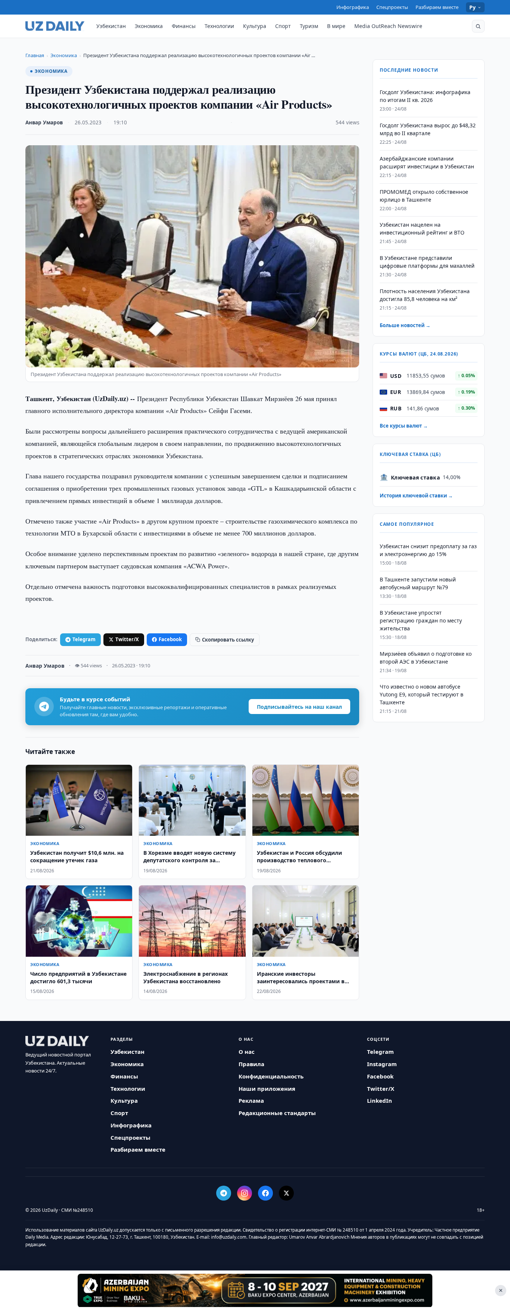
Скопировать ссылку (228, 639)
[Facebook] (265, 1193)
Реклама (251, 1100)
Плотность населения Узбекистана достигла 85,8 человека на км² (425, 295)
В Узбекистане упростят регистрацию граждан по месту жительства (421, 620)
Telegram (84, 639)
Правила (251, 1064)
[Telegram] (223, 1193)
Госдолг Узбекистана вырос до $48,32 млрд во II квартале (428, 129)
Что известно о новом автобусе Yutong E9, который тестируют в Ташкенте (421, 694)
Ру (472, 7)
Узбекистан (111, 26)
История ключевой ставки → (416, 495)
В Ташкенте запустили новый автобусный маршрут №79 (418, 583)
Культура (254, 26)
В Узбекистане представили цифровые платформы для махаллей (427, 261)
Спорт (283, 26)
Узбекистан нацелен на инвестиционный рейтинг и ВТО (422, 228)
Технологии (219, 26)
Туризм (309, 26)
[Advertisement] (255, 1290)
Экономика (149, 26)
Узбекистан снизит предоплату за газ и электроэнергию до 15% (428, 550)
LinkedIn (379, 1100)
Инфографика (352, 7)
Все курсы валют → (404, 425)
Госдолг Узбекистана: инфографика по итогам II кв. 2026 (425, 96)
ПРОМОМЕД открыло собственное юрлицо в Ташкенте (424, 195)
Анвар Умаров (44, 122)
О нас (247, 1051)
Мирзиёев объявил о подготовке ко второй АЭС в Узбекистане (426, 657)
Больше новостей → (405, 325)
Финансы (184, 26)
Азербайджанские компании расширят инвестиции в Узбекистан (427, 162)
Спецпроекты (392, 7)
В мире (336, 26)
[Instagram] (244, 1193)
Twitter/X (127, 639)
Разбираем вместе (437, 7)
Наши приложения (267, 1088)
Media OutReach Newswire (388, 26)
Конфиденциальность (271, 1076)
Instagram (382, 1064)
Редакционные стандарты (277, 1113)
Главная (34, 55)
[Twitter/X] (286, 1193)
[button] (478, 26)
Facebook (170, 639)
